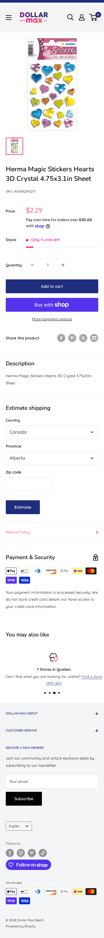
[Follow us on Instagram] (21, 853)
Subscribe (23, 798)
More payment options (52, 319)
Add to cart (52, 286)
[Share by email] (94, 338)
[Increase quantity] (63, 265)
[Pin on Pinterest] (72, 338)
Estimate (22, 507)
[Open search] (70, 17)
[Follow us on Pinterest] (32, 853)
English (14, 826)
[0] (93, 17)
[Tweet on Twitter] (83, 338)
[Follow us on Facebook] (10, 853)
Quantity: (14, 265)
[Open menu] (9, 17)
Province (13, 446)
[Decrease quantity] (32, 265)
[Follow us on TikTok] (43, 853)
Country (13, 420)
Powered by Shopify (20, 926)
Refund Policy (18, 532)
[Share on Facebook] (61, 338)
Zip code (13, 472)
